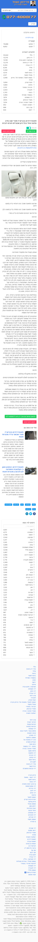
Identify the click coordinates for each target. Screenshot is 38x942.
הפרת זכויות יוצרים (30, 799)
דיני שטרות (32, 828)
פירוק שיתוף (32, 802)
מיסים (34, 684)
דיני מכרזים (32, 817)
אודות (34, 835)
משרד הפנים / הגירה (29, 711)
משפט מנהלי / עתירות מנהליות (26, 861)
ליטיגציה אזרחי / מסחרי (28, 863)
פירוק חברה (32, 775)
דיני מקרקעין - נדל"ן (30, 859)
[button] (34, 513)
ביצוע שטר (32, 744)
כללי (34, 509)
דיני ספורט (32, 735)
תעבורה (33, 698)
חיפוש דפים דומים (8, 131)
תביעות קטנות (31, 724)
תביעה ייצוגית (31, 722)
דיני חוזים (33, 793)
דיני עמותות (32, 729)
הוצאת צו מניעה (31, 844)
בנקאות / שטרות (30, 678)
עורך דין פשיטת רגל (30, 740)
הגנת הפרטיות (31, 808)
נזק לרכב (28, 504)
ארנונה (34, 795)
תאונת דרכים (8, 504)
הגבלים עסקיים (31, 742)
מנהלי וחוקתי (32, 704)
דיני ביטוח (33, 782)
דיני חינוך (33, 790)
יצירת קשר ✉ (31, 131)
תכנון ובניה (32, 855)
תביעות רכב (32, 846)
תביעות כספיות (31, 726)
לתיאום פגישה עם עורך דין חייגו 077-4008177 (20, 416)
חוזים (34, 680)
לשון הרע (33, 762)
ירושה (34, 682)
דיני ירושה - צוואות (30, 777)
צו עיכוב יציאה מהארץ (29, 784)
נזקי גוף (33, 850)
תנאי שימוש (32, 874)
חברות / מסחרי (31, 706)
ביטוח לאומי (32, 676)
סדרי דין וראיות (31, 669)
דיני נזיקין (28, 509)
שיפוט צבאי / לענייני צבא (28, 731)
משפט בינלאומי (31, 737)
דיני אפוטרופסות (31, 786)
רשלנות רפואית (31, 713)
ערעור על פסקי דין (30, 848)
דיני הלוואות (32, 753)
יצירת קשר (32, 766)
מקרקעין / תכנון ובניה (29, 687)
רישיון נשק (32, 806)
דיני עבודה (32, 693)
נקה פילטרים (29, 37)
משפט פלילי (32, 870)
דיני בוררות (32, 788)
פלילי (34, 671)
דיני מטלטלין (32, 813)
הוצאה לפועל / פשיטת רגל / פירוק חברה (23, 702)
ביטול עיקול (32, 760)
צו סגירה (33, 821)
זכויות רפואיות (31, 733)
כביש (34, 504)
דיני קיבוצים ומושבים (29, 768)
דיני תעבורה (32, 868)
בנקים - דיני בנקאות (29, 746)
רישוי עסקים (32, 830)
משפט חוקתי (32, 819)
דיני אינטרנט (32, 815)
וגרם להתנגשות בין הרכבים (27, 148)
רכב (22, 504)
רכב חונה (16, 504)
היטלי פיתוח (32, 810)
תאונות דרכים (31, 839)
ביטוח (34, 673)
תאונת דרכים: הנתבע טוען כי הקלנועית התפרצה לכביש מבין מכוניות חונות (13, 469)
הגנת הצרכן (32, 700)
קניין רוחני (33, 695)
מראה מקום (32, 751)
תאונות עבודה (31, 841)
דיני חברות (32, 755)
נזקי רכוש (33, 852)
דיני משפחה (32, 689)
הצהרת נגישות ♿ (30, 872)
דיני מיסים (32, 757)
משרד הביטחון (31, 709)
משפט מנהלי (32, 804)
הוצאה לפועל (32, 797)
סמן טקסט (34, 128)
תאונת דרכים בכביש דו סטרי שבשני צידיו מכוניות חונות (13, 434)
